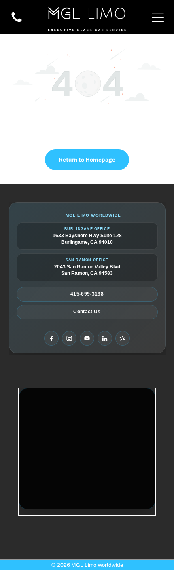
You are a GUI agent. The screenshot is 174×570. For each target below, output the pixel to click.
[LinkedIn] (105, 338)
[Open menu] (158, 17)
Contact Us (87, 312)
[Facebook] (51, 338)
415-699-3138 (87, 294)
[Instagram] (69, 338)
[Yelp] (122, 338)
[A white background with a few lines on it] (16, 21)
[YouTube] (87, 338)
